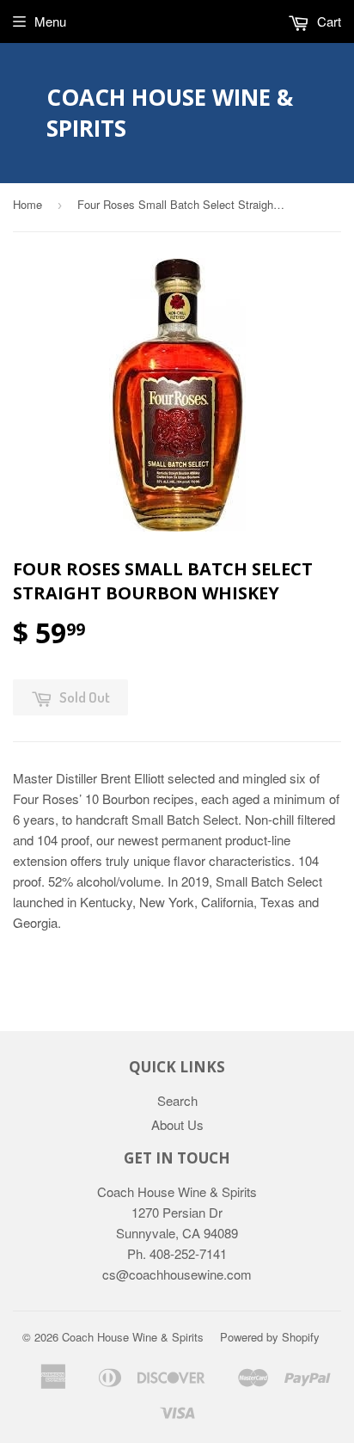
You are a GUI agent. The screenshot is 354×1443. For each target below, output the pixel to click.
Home (27, 204)
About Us (177, 1124)
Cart (327, 21)
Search (177, 1100)
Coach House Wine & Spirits (169, 113)
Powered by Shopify (270, 1337)
